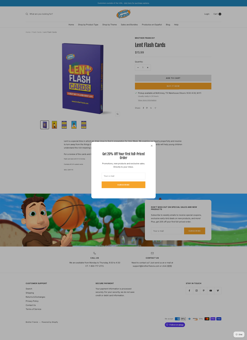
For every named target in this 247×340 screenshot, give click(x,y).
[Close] (152, 146)
